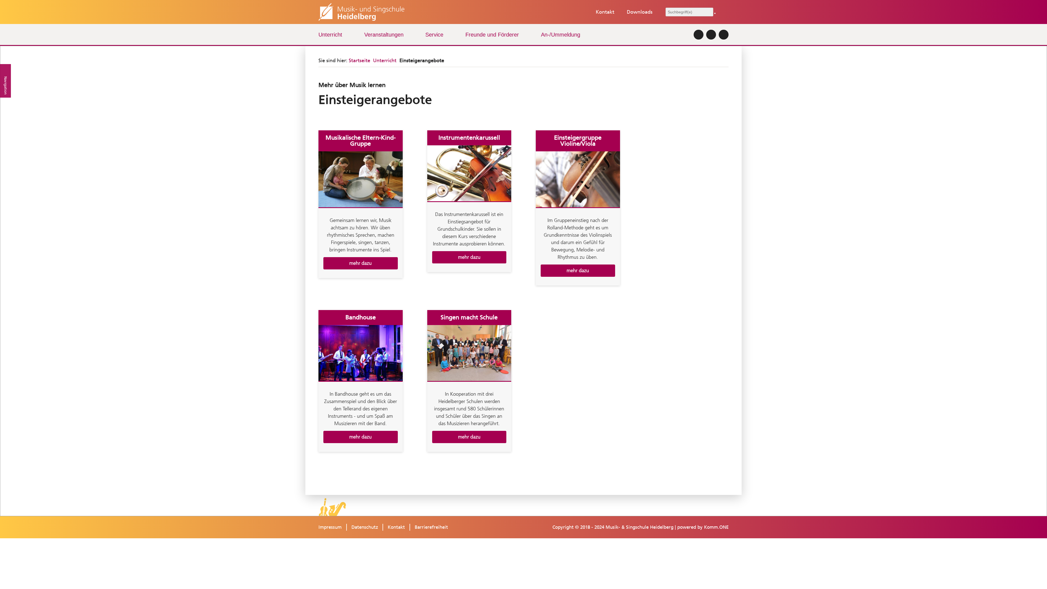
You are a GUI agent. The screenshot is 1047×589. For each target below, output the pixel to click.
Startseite (359, 61)
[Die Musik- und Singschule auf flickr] (711, 35)
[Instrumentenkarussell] (469, 173)
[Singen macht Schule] (469, 353)
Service (434, 35)
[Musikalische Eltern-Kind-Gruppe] (360, 179)
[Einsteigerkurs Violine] (578, 179)
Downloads (639, 12)
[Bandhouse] (360, 353)
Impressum (330, 527)
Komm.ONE (716, 527)
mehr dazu (360, 263)
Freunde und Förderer (492, 35)
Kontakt (605, 12)
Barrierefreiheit (431, 527)
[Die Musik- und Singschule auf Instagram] (698, 35)
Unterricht (330, 35)
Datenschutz (364, 527)
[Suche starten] (714, 13)
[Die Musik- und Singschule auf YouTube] (724, 35)
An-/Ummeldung (560, 35)
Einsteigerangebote (421, 61)
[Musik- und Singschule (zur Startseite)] (361, 12)
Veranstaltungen (384, 35)
